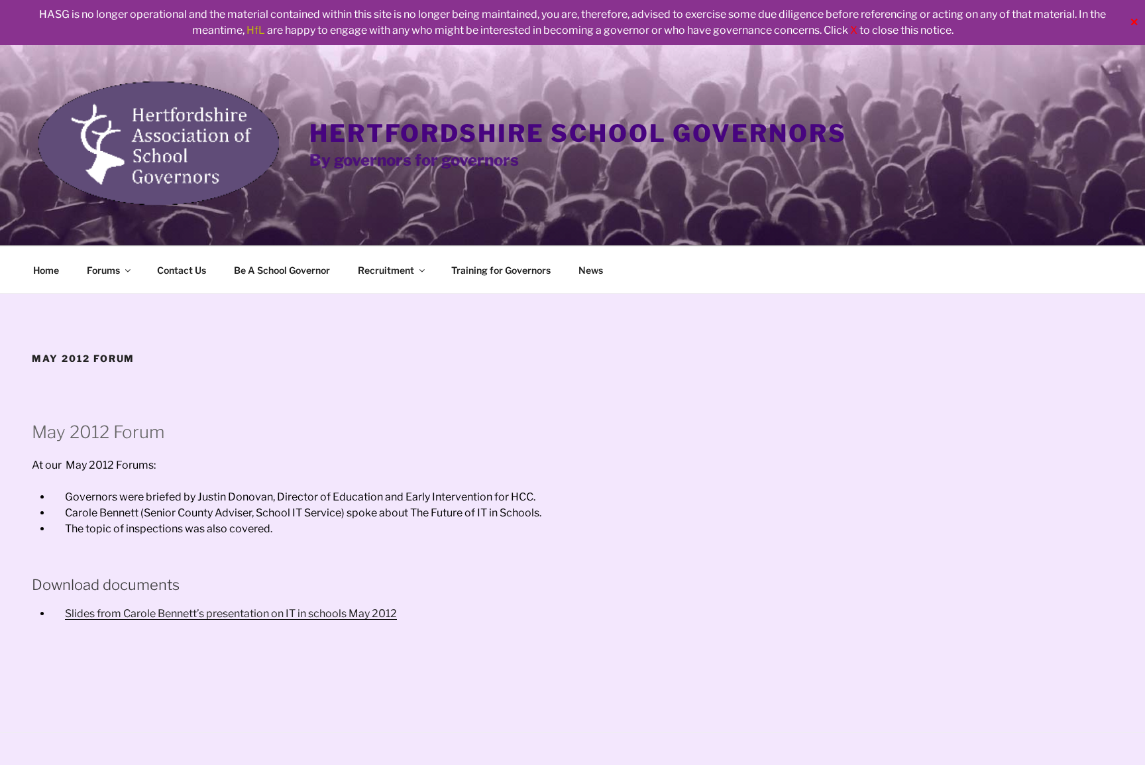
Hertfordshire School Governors (577, 133)
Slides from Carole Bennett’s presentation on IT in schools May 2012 (231, 613)
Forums (103, 270)
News (590, 270)
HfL (255, 30)
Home (46, 270)
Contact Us (181, 270)
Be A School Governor (282, 270)
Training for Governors (501, 270)
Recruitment (386, 270)
